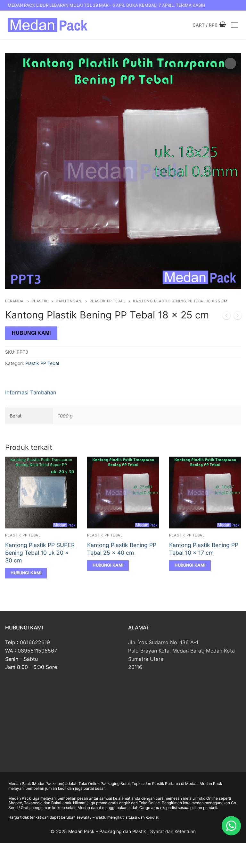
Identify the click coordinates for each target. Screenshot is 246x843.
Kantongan (69, 301)
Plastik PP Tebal (107, 301)
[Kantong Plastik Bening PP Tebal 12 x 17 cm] (226, 317)
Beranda (14, 301)
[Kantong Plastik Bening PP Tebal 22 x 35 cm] (238, 317)
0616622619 (35, 642)
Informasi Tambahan (30, 392)
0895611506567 (37, 650)
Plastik (40, 301)
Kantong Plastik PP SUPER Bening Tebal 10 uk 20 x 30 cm (40, 553)
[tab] (30, 393)
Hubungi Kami (31, 333)
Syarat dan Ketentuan (173, 831)
